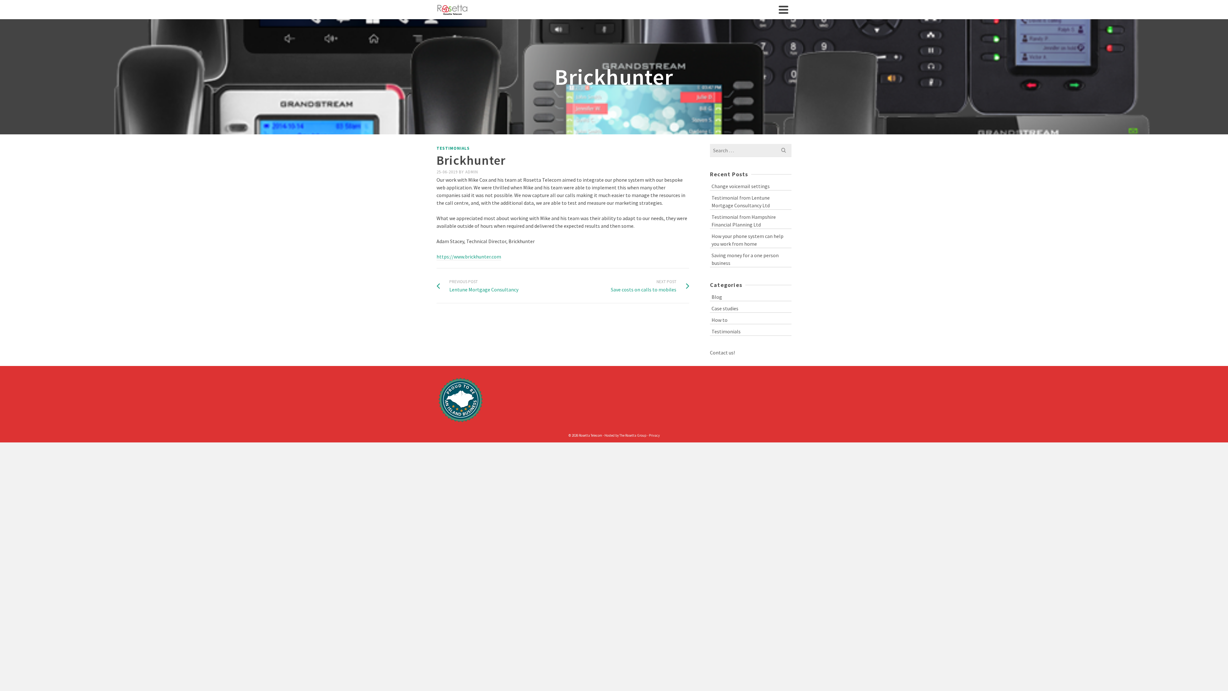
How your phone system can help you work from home (747, 240)
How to (720, 320)
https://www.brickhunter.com (469, 256)
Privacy (654, 435)
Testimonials (453, 148)
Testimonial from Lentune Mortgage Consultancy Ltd (741, 202)
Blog (717, 297)
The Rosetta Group (633, 435)
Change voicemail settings (741, 186)
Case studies (725, 308)
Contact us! (722, 352)
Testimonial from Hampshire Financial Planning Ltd (744, 221)
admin (471, 172)
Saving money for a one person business (745, 259)
